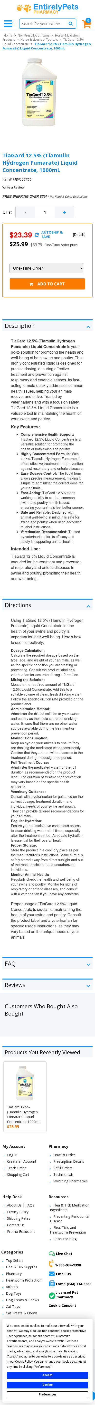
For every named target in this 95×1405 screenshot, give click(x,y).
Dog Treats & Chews (22, 1300)
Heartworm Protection (23, 1280)
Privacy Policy (17, 1211)
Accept (47, 1375)
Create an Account (21, 1161)
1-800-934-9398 (68, 1265)
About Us (14, 1205)
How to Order (64, 1154)
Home (8, 35)
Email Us (63, 1274)
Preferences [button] (42, 1366)
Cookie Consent (62, 1305)
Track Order (16, 1168)
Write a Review (13, 187)
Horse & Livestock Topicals (39, 40)
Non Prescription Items (33, 35)
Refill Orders (63, 1168)
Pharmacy (14, 1273)
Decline (47, 1384)
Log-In (12, 1154)
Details (79, 234)
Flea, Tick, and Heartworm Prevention (68, 1230)
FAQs (30, 1205)
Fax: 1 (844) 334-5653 (73, 1284)
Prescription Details (68, 1161)
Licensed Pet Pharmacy (67, 1294)
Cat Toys (13, 1306)
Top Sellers (14, 1260)
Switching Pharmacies (70, 1181)
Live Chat (64, 1253)
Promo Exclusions (21, 1231)
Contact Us (16, 1225)
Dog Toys (13, 1293)
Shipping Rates (18, 1218)
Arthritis (12, 1286)
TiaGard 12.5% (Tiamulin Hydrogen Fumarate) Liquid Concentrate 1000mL (23, 1114)
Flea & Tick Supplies (21, 1267)
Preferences (48, 1394)
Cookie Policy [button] (23, 1361)
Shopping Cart (18, 1174)
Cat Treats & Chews (22, 1313)
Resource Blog (64, 1238)
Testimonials (63, 1174)
